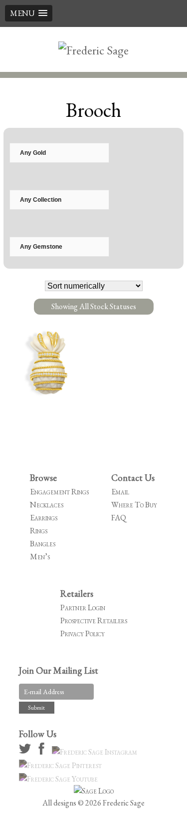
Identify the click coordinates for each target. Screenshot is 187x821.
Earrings (43, 517)
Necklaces (46, 504)
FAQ (118, 517)
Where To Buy (134, 504)
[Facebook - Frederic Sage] (42, 752)
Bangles (42, 543)
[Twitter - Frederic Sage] (26, 752)
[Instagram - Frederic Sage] (96, 752)
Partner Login (82, 607)
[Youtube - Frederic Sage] (60, 779)
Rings (38, 530)
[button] (28, 13)
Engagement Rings (59, 491)
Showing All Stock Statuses (93, 306)
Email (120, 491)
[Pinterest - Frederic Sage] (62, 765)
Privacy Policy (82, 633)
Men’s (40, 556)
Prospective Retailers (93, 620)
